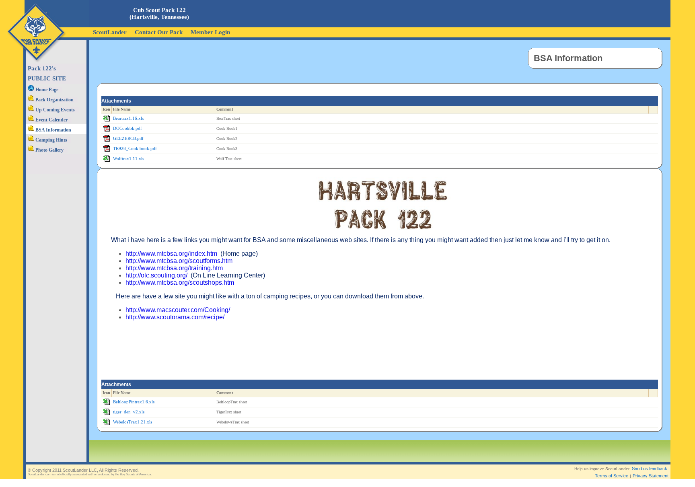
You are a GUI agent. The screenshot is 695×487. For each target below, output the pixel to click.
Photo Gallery (49, 150)
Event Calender (51, 120)
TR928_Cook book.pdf (135, 148)
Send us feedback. (650, 468)
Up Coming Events (54, 110)
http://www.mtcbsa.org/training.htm (174, 268)
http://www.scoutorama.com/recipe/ (174, 317)
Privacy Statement (650, 475)
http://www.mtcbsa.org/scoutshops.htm (179, 282)
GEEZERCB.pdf (128, 138)
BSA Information (52, 130)
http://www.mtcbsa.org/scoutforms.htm (178, 260)
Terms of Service (611, 475)
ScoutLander (110, 32)
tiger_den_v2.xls (128, 412)
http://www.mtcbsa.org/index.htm (171, 253)
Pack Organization (54, 100)
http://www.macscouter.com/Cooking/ (177, 309)
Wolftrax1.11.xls (128, 158)
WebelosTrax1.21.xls (132, 422)
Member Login (210, 32)
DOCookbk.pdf (127, 128)
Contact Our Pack (159, 32)
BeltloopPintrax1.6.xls (133, 402)
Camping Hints (50, 140)
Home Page (46, 89)
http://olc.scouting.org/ (156, 275)
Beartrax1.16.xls (128, 118)
